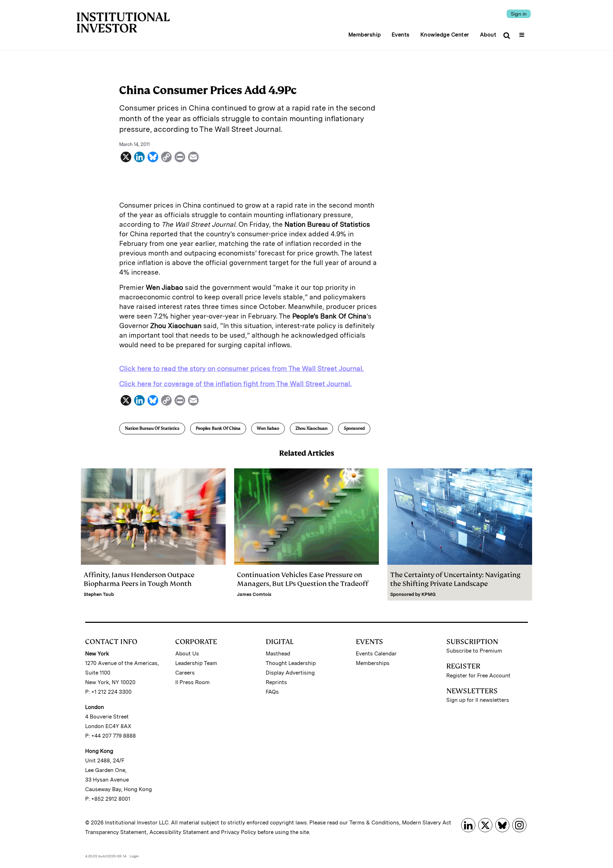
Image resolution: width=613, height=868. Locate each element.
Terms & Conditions (374, 822)
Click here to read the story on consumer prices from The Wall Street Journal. (241, 369)
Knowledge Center (444, 35)
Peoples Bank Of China (218, 428)
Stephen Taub (99, 594)
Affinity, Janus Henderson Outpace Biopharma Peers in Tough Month (139, 579)
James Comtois (254, 594)
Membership (364, 35)
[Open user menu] (523, 32)
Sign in (518, 14)
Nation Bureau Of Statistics (152, 428)
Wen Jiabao (268, 428)
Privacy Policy (238, 832)
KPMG (428, 594)
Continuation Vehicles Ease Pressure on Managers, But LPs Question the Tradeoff (302, 579)
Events (401, 35)
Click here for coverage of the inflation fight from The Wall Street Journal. (235, 384)
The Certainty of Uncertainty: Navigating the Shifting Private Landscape (455, 579)
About (488, 35)
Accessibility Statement (179, 832)
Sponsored (354, 428)
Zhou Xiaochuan (311, 428)
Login (134, 856)
